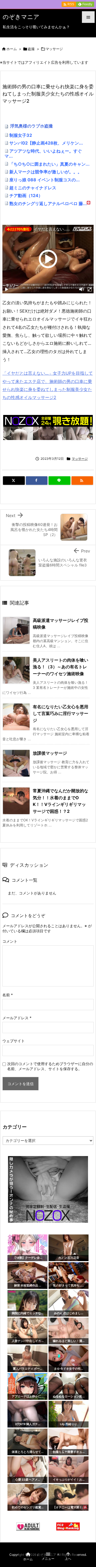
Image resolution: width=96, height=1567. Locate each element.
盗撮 (31, 49)
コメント (9, 941)
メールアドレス (16, 1018)
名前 (7, 995)
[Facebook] (37, 480)
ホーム (11, 49)
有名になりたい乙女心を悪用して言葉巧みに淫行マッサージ (60, 713)
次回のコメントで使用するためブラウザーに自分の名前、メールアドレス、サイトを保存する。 (50, 1066)
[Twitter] (14, 480)
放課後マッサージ (50, 753)
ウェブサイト (13, 1040)
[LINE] (59, 480)
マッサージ (54, 49)
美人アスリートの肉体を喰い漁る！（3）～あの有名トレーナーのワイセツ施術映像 (60, 666)
